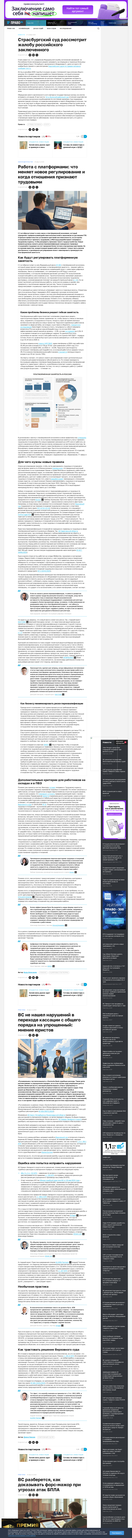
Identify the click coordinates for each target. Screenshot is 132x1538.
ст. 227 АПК (62, 1271)
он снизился (70, 331)
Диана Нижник (29, 1437)
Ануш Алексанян (30, 972)
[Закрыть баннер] (38, 1520)
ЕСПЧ (47, 124)
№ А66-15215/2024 (38, 1383)
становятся (62, 352)
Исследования (65, 28)
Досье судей (38, 28)
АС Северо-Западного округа (70, 1119)
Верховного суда (24, 804)
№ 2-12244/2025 (44, 571)
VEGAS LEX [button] (77, 1234)
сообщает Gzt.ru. (24, 68)
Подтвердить (117, 1533)
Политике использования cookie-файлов (21, 1535)
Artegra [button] (73, 1215)
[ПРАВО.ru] (15, 22)
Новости (21, 34)
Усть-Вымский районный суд (57, 97)
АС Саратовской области (68, 531)
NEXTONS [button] (22, 622)
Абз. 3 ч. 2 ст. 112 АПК (29, 1173)
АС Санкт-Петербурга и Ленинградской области (46, 1115)
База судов (51, 28)
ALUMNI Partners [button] (62, 1262)
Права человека (35, 124)
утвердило (82, 438)
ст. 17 (20, 633)
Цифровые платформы (59, 972)
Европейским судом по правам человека (64, 66)
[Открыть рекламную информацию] (124, 838)
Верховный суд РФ (47, 1437)
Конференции (24, 28)
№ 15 (44, 804)
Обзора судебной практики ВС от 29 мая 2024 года (59, 1180)
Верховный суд (62, 1137)
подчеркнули (57, 468)
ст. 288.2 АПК (42, 1197)
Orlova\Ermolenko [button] (25, 897)
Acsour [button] (38, 500)
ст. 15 (75, 280)
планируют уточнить (47, 794)
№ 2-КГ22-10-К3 (43, 508)
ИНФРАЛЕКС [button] (68, 658)
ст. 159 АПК (49, 1175)
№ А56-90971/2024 (46, 1111)
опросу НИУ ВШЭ (45, 343)
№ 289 (58, 265)
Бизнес (44, 972)
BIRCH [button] (46, 745)
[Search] (98, 28)
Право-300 (11, 28)
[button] (30, 55)
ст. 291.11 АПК (68, 1356)
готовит (52, 787)
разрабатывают (57, 479)
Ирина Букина (47, 1152)
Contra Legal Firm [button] (24, 515)
